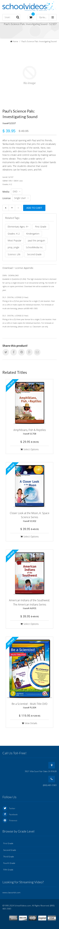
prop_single (13, 247)
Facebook (13, 814)
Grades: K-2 (14, 233)
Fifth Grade (8, 869)
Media (5, 191)
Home (15, 41)
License (6, 198)
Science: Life (14, 254)
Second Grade (34, 254)
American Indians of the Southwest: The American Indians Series (29, 604)
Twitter (12, 808)
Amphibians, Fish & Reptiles (29, 431)
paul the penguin (36, 240)
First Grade (40, 226)
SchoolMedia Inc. (34, 247)
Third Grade (8, 856)
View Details (31, 723)
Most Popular (14, 240)
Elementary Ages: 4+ (18, 226)
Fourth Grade (9, 863)
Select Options (31, 449)
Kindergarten (32, 233)
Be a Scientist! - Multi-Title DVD (29, 705)
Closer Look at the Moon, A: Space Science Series (29, 516)
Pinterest (13, 820)
